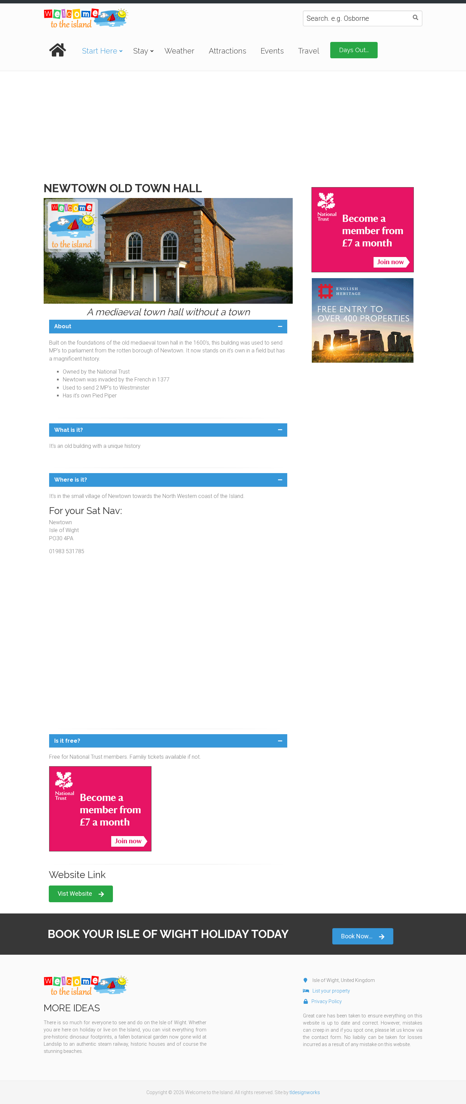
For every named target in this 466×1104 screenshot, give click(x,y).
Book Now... (357, 936)
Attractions (227, 50)
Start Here (99, 50)
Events (272, 50)
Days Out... (354, 50)
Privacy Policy (326, 1001)
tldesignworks (305, 1092)
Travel (308, 50)
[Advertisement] (233, 122)
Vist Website (75, 893)
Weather (179, 50)
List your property (331, 991)
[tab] (168, 326)
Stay (140, 50)
